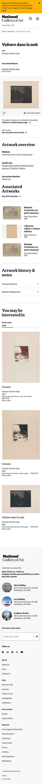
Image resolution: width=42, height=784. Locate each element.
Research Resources (11, 291)
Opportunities (7, 718)
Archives (5, 752)
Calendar (5, 689)
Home (4, 31)
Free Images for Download (12, 729)
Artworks (11, 31)
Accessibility (7, 698)
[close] (39, 3)
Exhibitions (6, 703)
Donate (5, 714)
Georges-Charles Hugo (11, 69)
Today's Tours (7, 693)
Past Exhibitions (8, 756)
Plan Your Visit (7, 684)
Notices (4, 775)
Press (4, 669)
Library (4, 747)
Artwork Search (8, 734)
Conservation (7, 743)
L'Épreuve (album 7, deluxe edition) (32, 228)
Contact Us (6, 673)
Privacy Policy (6, 779)
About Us (5, 664)
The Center (6, 738)
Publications (6, 761)
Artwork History (9, 284)
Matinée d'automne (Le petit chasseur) (31, 210)
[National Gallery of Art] (21, 558)
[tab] (7, 324)
